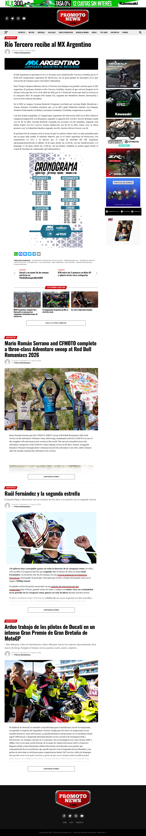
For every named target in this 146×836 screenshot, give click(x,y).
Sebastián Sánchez (84, 262)
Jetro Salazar (20, 262)
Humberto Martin (88, 260)
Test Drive (104, 32)
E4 (106, 832)
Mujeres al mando (82, 32)
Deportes (21, 32)
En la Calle (52, 32)
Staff (71, 822)
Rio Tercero (70, 262)
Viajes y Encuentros (66, 32)
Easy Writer (115, 32)
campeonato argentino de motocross (48, 260)
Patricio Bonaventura (22, 53)
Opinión (125, 32)
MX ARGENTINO (58, 262)
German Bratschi (71, 260)
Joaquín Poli (33, 262)
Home (65, 822)
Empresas (41, 32)
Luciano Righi (45, 262)
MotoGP (31, 32)
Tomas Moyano (20, 264)
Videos (94, 32)
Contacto (79, 822)
